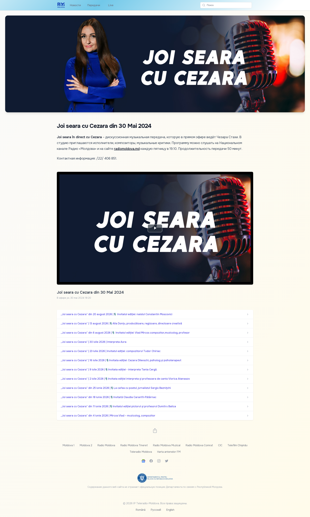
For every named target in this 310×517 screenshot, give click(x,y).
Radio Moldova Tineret (134, 445)
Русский (156, 510)
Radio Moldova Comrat (199, 445)
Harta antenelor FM (169, 451)
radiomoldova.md (127, 149)
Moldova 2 (86, 445)
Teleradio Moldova (141, 451)
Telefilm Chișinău (237, 445)
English (170, 510)
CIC (220, 445)
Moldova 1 (68, 445)
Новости (75, 5)
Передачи (93, 5)
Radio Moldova (106, 445)
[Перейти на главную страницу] (61, 5)
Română (140, 510)
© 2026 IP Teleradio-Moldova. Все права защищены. (155, 503)
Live (110, 5)
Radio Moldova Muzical (166, 445)
